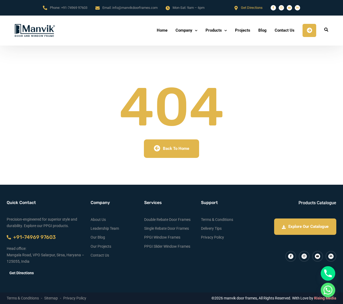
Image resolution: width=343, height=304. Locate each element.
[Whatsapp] (328, 290)
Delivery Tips (211, 228)
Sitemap (51, 298)
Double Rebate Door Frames (167, 219)
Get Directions (252, 8)
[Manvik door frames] (35, 30)
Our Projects (101, 246)
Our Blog (98, 237)
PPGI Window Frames (162, 237)
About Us (98, 219)
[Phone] (328, 273)
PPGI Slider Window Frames (167, 246)
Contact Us (284, 30)
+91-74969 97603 (74, 8)
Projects (242, 30)
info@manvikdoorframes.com (135, 8)
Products (214, 30)
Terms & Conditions (217, 219)
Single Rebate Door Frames (166, 228)
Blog (262, 30)
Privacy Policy (212, 237)
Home (162, 30)
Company (184, 30)
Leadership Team (105, 228)
